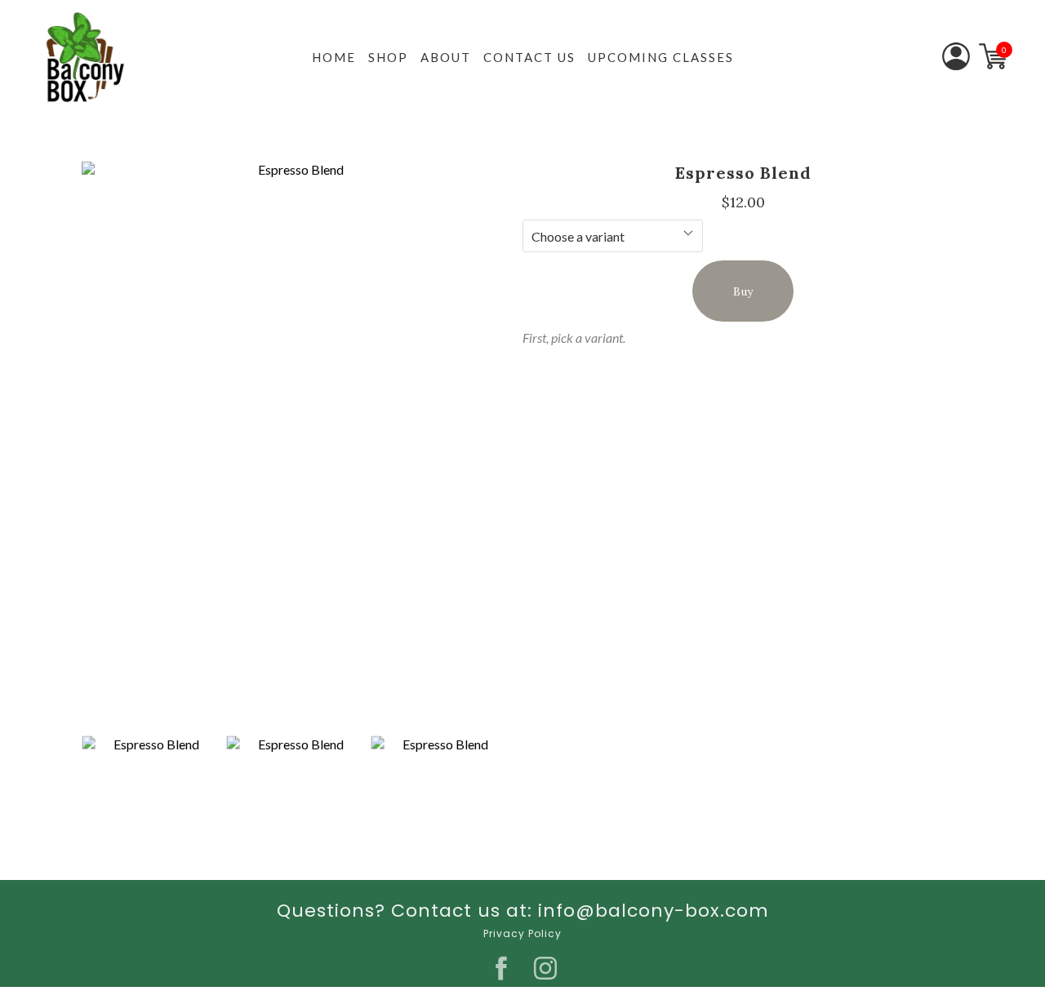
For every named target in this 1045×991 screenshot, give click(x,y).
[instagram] (545, 968)
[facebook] (501, 968)
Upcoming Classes (661, 57)
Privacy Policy (522, 933)
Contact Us (529, 57)
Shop (388, 57)
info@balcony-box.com (653, 910)
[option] (294, 444)
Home (334, 57)
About (445, 57)
